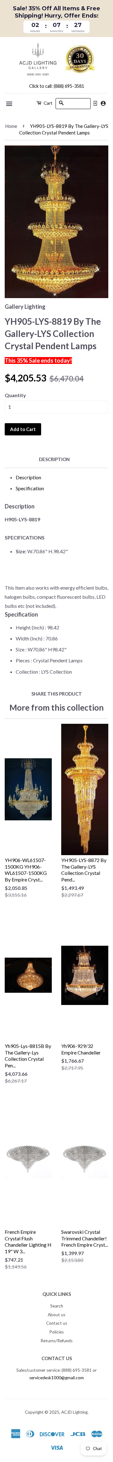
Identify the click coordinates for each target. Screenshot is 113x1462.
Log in (95, 103)
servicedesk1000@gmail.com (56, 1377)
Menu (9, 103)
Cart (47, 103)
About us (56, 1314)
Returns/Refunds (56, 1340)
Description (54, 459)
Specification (30, 488)
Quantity (15, 395)
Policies (56, 1331)
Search (56, 1305)
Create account (103, 103)
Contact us (56, 1323)
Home (11, 126)
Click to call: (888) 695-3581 (56, 86)
